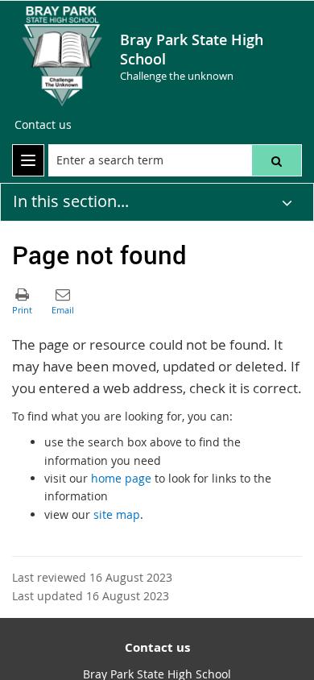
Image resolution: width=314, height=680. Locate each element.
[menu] (28, 160)
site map (116, 514)
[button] (276, 160)
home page (121, 478)
